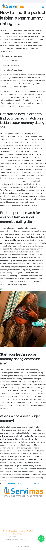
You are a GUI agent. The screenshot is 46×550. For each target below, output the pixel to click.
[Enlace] (13, 6)
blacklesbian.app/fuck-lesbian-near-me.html (22, 484)
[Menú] (43, 6)
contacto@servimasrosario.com (15, 540)
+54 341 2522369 (9, 537)
